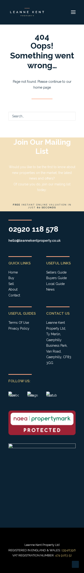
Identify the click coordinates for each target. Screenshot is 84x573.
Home (13, 272)
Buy (11, 278)
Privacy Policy (18, 328)
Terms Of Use (18, 322)
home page (42, 87)
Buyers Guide (56, 278)
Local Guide (55, 284)
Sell (11, 284)
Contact (14, 295)
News (50, 289)
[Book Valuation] (42, 174)
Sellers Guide (56, 272)
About (13, 289)
